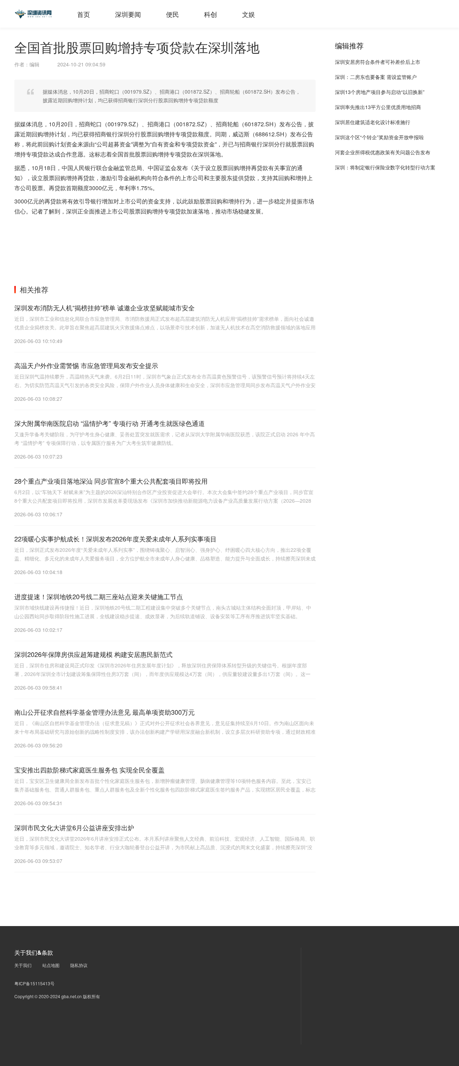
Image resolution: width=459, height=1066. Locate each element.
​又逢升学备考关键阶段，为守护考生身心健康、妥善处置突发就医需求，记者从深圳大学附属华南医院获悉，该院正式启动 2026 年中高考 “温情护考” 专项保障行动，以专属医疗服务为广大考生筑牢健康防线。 (164, 438)
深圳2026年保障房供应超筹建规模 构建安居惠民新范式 (93, 654)
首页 (83, 14)
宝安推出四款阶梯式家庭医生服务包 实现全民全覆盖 (89, 769)
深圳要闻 (128, 14)
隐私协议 (78, 965)
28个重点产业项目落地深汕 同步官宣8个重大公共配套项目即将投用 (111, 480)
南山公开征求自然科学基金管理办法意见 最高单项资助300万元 (104, 712)
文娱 (248, 14)
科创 (210, 14)
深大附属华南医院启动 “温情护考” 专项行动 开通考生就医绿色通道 (109, 423)
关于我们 (23, 965)
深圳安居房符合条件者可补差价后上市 (377, 61)
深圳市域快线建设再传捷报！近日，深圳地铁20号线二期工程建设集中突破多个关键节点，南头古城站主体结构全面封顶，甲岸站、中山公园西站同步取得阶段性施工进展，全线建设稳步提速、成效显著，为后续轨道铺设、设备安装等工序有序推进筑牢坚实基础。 (162, 612)
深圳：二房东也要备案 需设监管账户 (376, 76)
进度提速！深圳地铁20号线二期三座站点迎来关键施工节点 (98, 596)
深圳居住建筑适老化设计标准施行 (372, 122)
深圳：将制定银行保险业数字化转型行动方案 (385, 167)
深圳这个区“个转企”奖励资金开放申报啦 (379, 137)
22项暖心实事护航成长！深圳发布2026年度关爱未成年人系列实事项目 (115, 538)
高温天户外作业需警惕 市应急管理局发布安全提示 (86, 365)
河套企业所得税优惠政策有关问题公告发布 (382, 152)
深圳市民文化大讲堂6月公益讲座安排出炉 (74, 827)
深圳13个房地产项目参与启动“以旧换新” (380, 91)
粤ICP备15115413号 (34, 983)
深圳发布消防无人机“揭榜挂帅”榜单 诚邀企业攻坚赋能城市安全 (104, 307)
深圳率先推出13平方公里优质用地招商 (378, 107)
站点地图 (51, 965)
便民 (172, 14)
